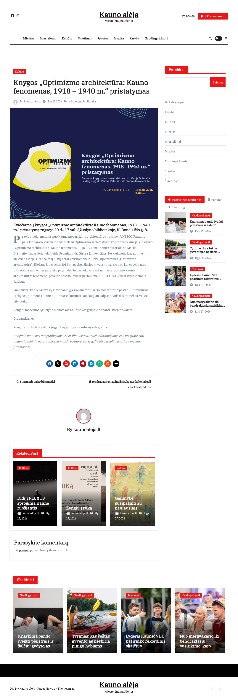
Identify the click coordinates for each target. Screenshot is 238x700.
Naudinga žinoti (156, 38)
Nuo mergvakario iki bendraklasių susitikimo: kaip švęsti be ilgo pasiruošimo (207, 307)
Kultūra (67, 38)
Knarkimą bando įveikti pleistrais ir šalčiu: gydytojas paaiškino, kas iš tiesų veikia (207, 227)
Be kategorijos (174, 102)
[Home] (15, 38)
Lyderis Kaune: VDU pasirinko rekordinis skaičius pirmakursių (205, 278)
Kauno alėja (119, 14)
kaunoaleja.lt (32, 101)
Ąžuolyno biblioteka (83, 101)
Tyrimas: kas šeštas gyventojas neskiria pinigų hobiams (204, 251)
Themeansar (66, 688)
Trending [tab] (178, 207)
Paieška (176, 69)
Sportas (102, 38)
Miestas (28, 38)
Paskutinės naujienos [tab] (186, 200)
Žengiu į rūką (79, 508)
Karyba (134, 38)
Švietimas (85, 38)
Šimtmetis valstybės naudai (37, 381)
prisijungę (26, 550)
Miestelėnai (48, 38)
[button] (226, 38)
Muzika (119, 38)
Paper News (45, 688)
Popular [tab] (216, 200)
